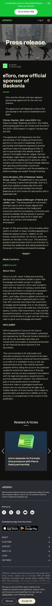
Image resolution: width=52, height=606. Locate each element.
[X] (11, 512)
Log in (40, 20)
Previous (3, 451)
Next (49, 451)
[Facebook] (4, 512)
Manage (9, 601)
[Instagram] (18, 512)
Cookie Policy (7, 595)
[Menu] (48, 20)
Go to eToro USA (26, 12)
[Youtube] (25, 512)
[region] (26, 595)
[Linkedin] (32, 512)
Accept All (27, 601)
